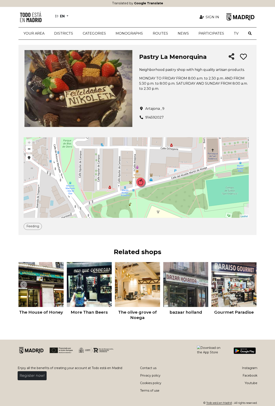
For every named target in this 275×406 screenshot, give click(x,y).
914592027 (154, 117)
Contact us (148, 368)
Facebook (250, 375)
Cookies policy (150, 383)
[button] (63, 33)
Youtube (251, 383)
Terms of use (149, 390)
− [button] (29, 149)
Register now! (32, 376)
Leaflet (244, 216)
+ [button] (29, 142)
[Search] (250, 33)
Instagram (249, 368)
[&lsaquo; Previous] (22, 284)
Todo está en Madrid (219, 402)
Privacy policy (150, 375)
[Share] (231, 57)
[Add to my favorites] (243, 57)
